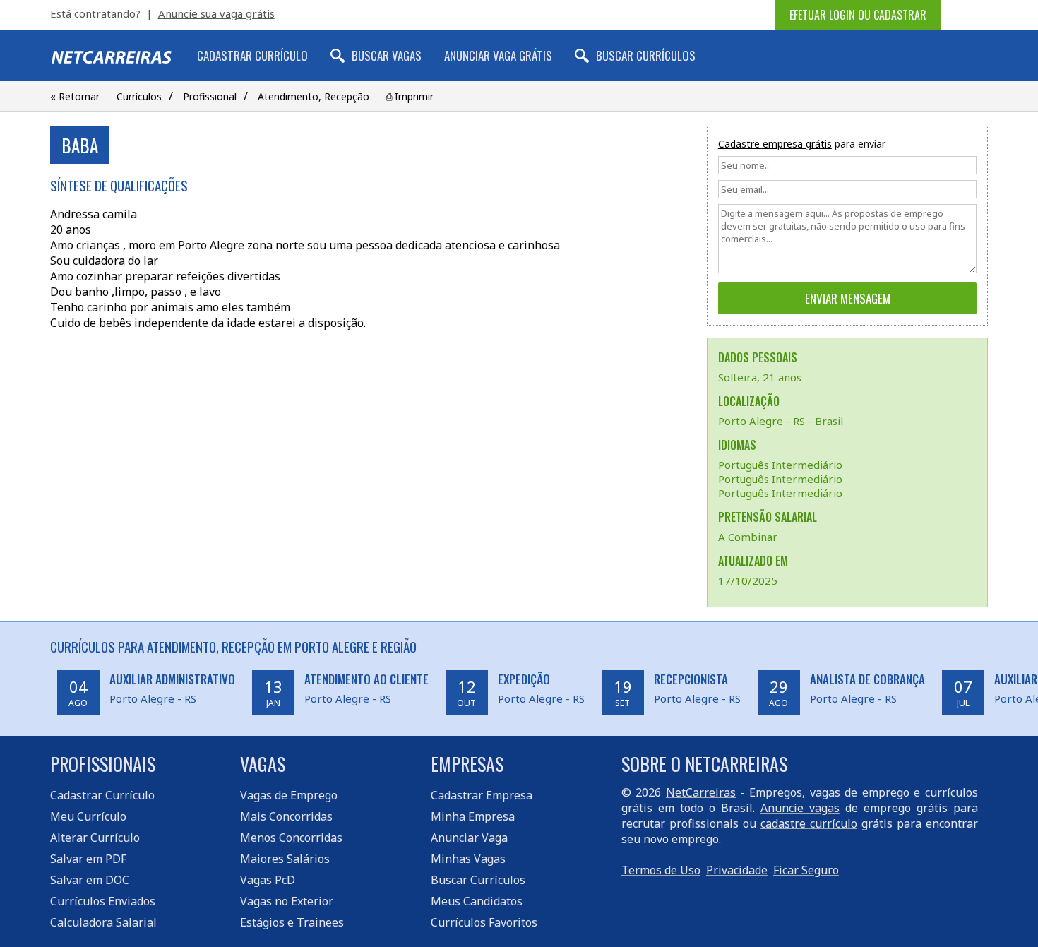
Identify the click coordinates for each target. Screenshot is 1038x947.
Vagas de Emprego (289, 795)
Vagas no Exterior (286, 901)
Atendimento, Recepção (313, 96)
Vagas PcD (267, 880)
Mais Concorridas (286, 816)
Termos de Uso (660, 870)
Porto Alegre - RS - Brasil (780, 421)
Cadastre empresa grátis (775, 143)
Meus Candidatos (477, 901)
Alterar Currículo (95, 837)
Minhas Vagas (468, 858)
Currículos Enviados (102, 901)
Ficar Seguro (806, 870)
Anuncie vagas (800, 808)
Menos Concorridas (291, 837)
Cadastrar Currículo (252, 55)
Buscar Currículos (646, 55)
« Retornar (75, 96)
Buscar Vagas (387, 55)
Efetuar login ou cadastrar (857, 14)
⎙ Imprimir (410, 96)
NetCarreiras (701, 792)
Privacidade (737, 870)
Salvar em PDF (88, 858)
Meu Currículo (88, 816)
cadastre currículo (808, 823)
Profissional (210, 96)
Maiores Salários (285, 858)
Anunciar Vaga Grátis (498, 55)
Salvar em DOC (89, 880)
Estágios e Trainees (292, 922)
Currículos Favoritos (484, 922)
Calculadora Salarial (103, 922)
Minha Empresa (473, 816)
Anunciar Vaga (469, 837)
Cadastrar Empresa (481, 795)
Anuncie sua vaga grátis (216, 13)
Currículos (139, 96)
